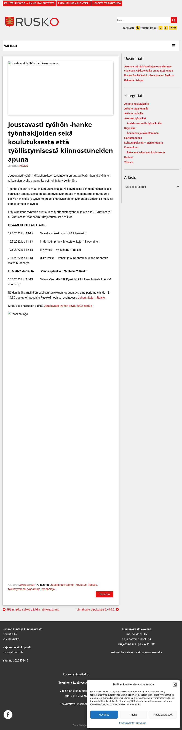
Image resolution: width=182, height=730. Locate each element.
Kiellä (133, 714)
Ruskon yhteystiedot (75, 674)
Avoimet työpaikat (135, 118)
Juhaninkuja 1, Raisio (91, 297)
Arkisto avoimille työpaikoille (144, 123)
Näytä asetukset (162, 714)
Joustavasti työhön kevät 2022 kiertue (68, 305)
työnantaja (33, 589)
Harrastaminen (133, 137)
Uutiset (128, 157)
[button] (175, 684)
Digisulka (129, 128)
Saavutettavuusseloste (74, 704)
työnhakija (48, 589)
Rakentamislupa (133, 80)
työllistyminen (17, 589)
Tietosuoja (141, 723)
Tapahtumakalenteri (73, 3)
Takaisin (104, 594)
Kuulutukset (131, 147)
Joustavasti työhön (62, 584)
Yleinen (128, 162)
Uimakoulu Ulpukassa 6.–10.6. (95, 609)
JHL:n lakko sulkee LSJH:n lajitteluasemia (32, 609)
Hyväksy (104, 714)
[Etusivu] (46, 22)
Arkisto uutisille (27, 585)
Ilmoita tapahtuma (107, 3)
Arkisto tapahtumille (136, 108)
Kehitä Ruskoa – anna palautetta (29, 3)
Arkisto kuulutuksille (136, 103)
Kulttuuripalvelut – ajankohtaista (143, 142)
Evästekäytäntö (126, 723)
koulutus (81, 584)
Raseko (92, 584)
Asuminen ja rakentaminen (143, 133)
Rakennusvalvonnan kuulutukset (146, 152)
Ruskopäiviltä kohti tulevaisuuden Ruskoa (149, 75)
